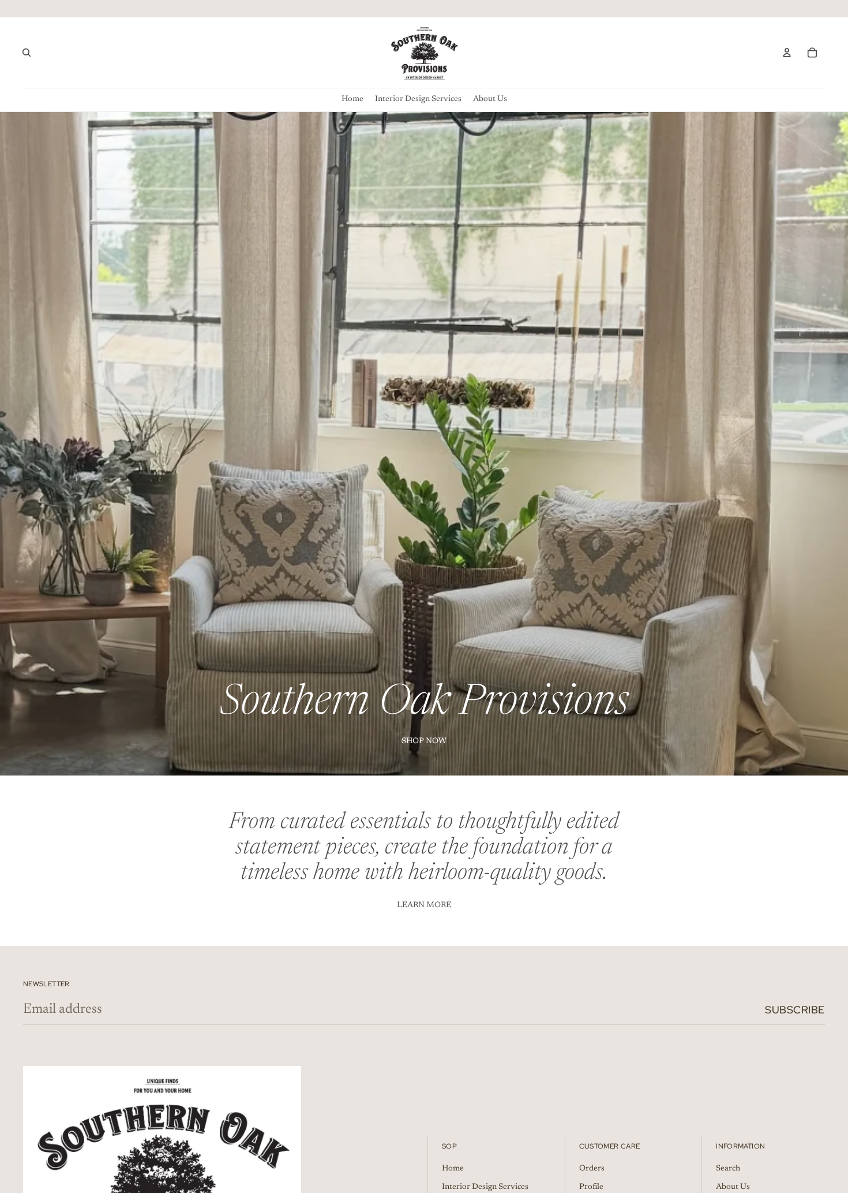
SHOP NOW (424, 741)
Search (728, 1169)
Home (453, 1169)
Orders (592, 1169)
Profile (591, 1187)
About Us (733, 1187)
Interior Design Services (485, 1187)
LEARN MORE (424, 905)
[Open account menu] (787, 52)
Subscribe (795, 1009)
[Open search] (26, 52)
